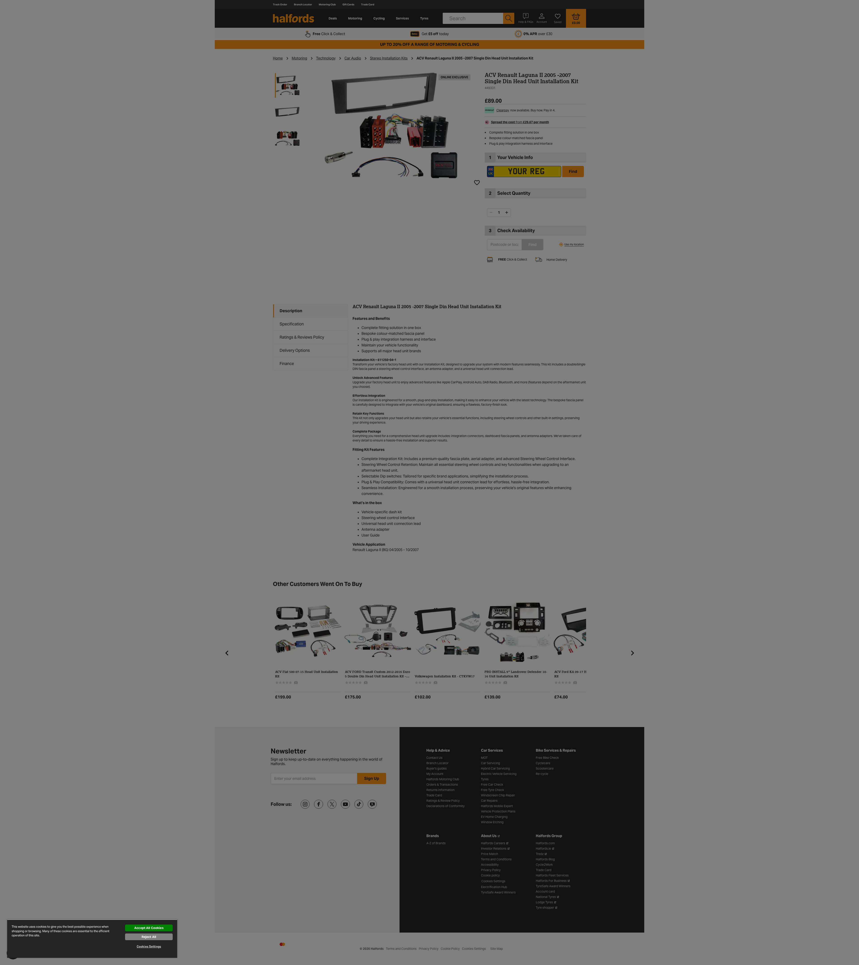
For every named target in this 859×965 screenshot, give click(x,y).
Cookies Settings (149, 946)
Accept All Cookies (149, 928)
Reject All (149, 937)
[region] (92, 938)
